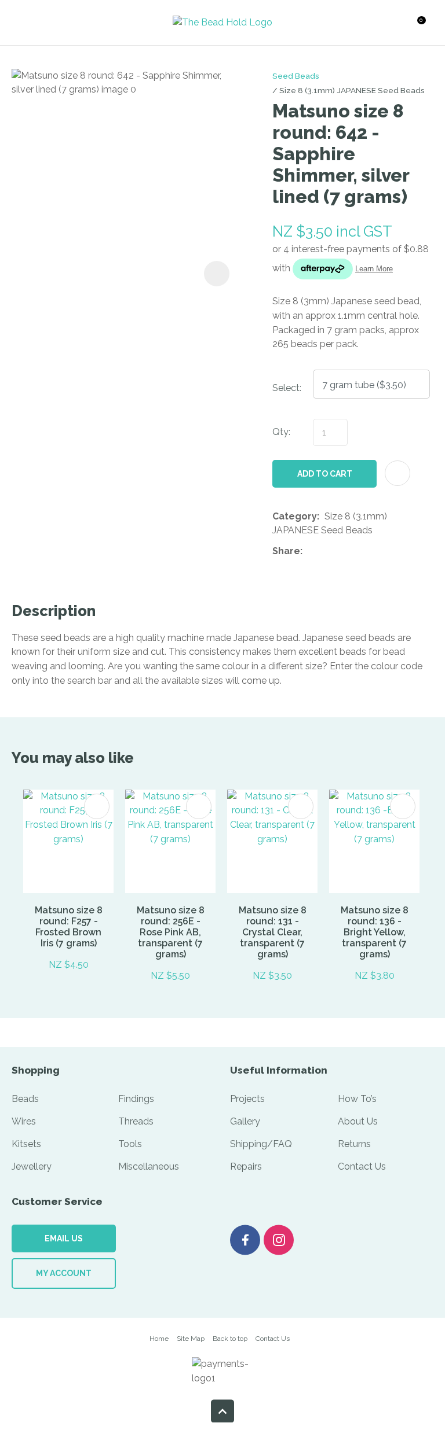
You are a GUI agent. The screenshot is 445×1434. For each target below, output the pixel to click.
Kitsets (26, 1143)
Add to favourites (97, 806)
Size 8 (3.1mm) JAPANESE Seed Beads (352, 90)
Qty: (281, 431)
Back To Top (222, 1410)
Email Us (64, 1238)
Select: (286, 387)
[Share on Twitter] (325, 551)
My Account (64, 1273)
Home (159, 1339)
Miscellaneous (148, 1166)
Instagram (279, 1240)
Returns (354, 1143)
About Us (358, 1121)
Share (286, 550)
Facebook (245, 1240)
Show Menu (32, 22)
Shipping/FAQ (261, 1143)
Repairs (246, 1166)
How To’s (357, 1098)
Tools (130, 1143)
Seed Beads (295, 75)
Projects (247, 1098)
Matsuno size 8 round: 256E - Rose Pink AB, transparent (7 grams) (171, 932)
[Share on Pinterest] (361, 551)
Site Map (191, 1339)
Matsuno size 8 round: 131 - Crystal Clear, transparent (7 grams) (273, 932)
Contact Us (362, 1166)
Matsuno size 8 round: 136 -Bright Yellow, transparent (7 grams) (374, 932)
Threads (136, 1121)
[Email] (343, 551)
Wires (24, 1121)
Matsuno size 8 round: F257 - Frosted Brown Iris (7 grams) (69, 927)
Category (294, 516)
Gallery (245, 1121)
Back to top (230, 1339)
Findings (136, 1098)
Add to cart (324, 473)
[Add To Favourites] (397, 473)
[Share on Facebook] (310, 551)
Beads (25, 1098)
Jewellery (32, 1166)
